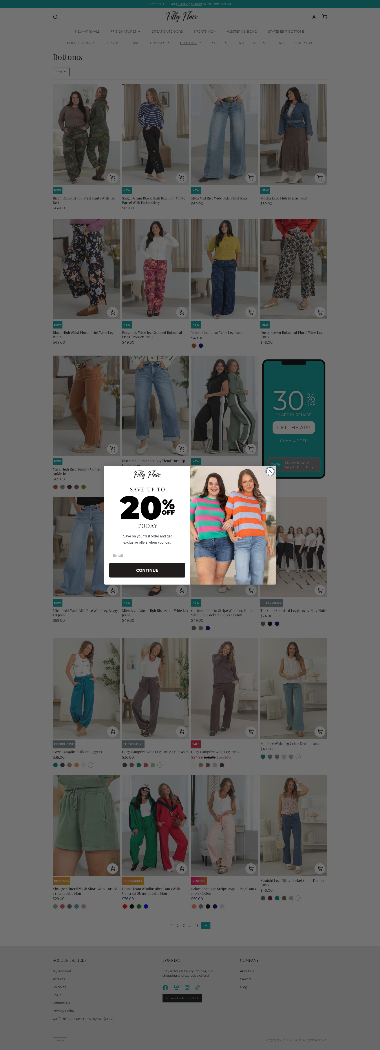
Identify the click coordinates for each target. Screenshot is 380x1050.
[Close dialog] (270, 471)
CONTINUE (147, 570)
